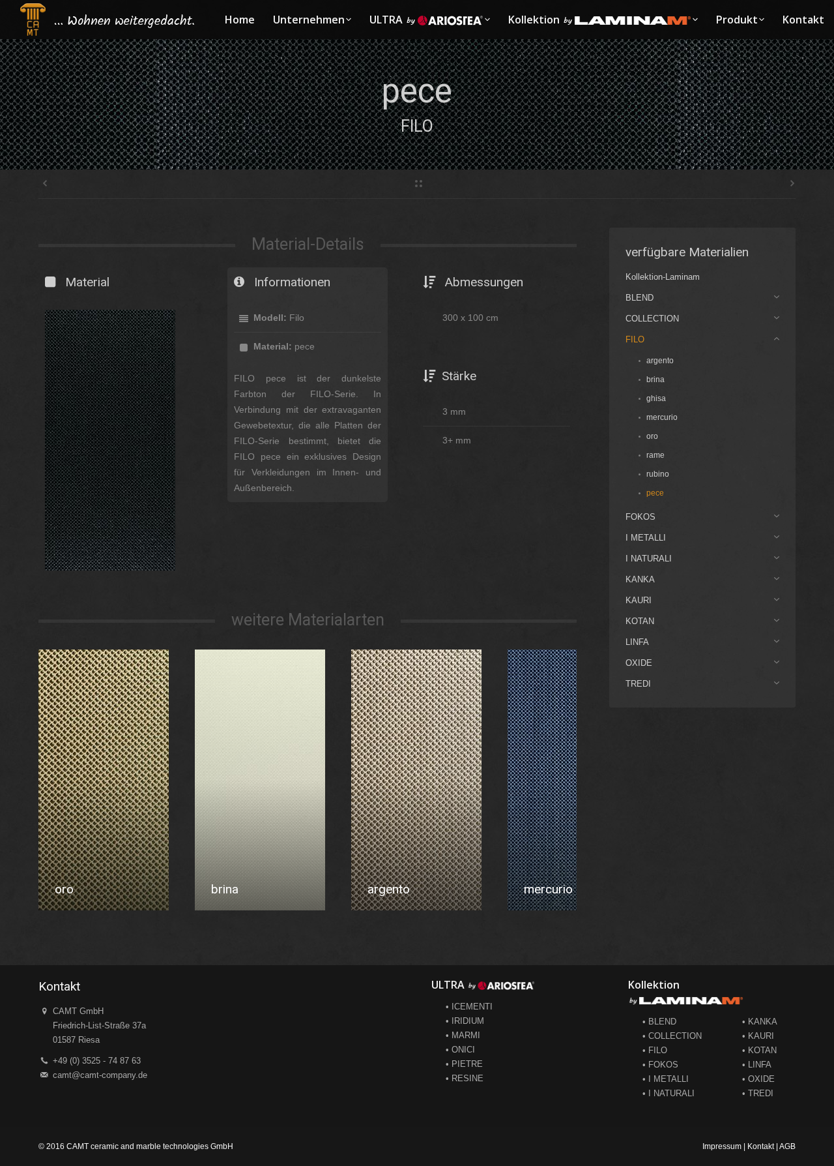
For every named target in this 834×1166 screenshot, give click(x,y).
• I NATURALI (668, 1093)
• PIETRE (464, 1064)
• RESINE (464, 1078)
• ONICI (460, 1049)
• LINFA (756, 1064)
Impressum (721, 1146)
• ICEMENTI (469, 1006)
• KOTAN (759, 1050)
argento (232, 889)
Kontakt (760, 1146)
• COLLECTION (672, 1036)
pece (537, 889)
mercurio (391, 889)
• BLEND (659, 1021)
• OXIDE (758, 1079)
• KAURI (758, 1036)
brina (68, 889)
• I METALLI (665, 1079)
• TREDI (757, 1093)
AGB (787, 1146)
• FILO (654, 1050)
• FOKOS (660, 1064)
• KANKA (759, 1021)
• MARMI (463, 1035)
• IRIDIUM (465, 1021)
